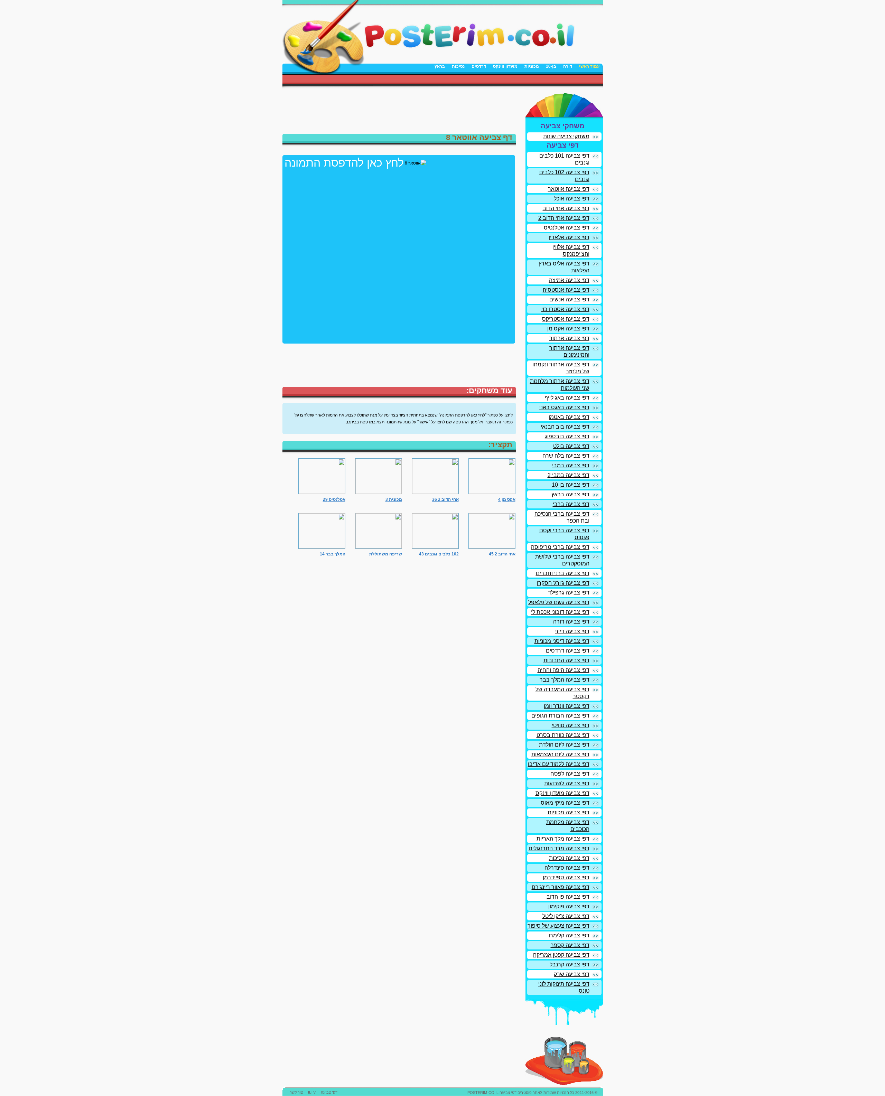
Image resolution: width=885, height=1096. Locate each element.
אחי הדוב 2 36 (445, 499)
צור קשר (296, 1092)
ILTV (312, 1092)
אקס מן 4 (506, 499)
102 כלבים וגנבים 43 (439, 554)
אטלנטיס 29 (334, 499)
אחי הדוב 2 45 (502, 554)
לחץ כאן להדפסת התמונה (344, 163)
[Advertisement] (522, 80)
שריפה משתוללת (385, 554)
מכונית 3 (393, 499)
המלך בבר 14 (332, 554)
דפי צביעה (329, 1092)
